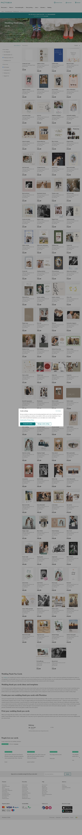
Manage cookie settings (44, 423)
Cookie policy (23, 420)
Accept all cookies (27, 423)
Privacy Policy (30, 420)
